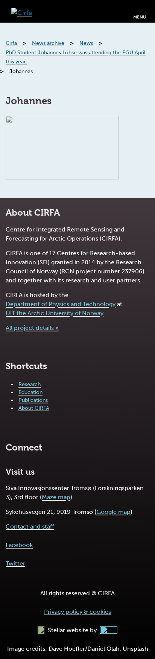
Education (30, 392)
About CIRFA (33, 408)
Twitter (15, 563)
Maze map (56, 497)
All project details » (32, 327)
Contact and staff (30, 526)
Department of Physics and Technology (60, 304)
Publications (33, 400)
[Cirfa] (21, 11)
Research (29, 384)
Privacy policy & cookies (77, 611)
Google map (113, 511)
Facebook (19, 545)
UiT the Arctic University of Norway (54, 313)
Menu (139, 17)
